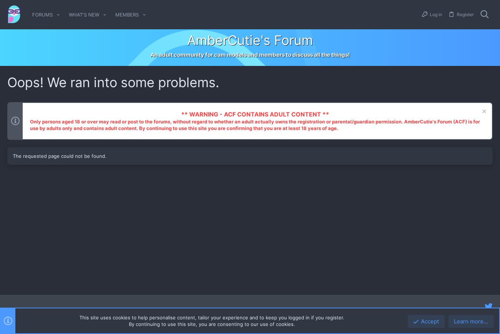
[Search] (485, 14)
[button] (58, 15)
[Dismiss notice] (483, 112)
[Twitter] (489, 307)
